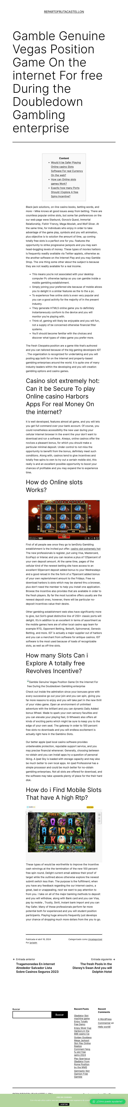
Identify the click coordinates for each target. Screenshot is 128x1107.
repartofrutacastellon (64, 12)
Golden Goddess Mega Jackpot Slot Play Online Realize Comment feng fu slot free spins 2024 (83, 1046)
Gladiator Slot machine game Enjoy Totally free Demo (82, 1020)
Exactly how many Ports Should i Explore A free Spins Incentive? (65, 192)
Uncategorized (95, 939)
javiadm (33, 942)
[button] (108, 1101)
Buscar (16, 1009)
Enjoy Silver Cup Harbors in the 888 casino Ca (82, 1031)
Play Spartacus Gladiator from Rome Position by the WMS (82, 1063)
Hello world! (104, 1026)
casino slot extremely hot (85, 548)
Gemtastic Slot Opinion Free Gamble (82, 1074)
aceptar (64, 1104)
